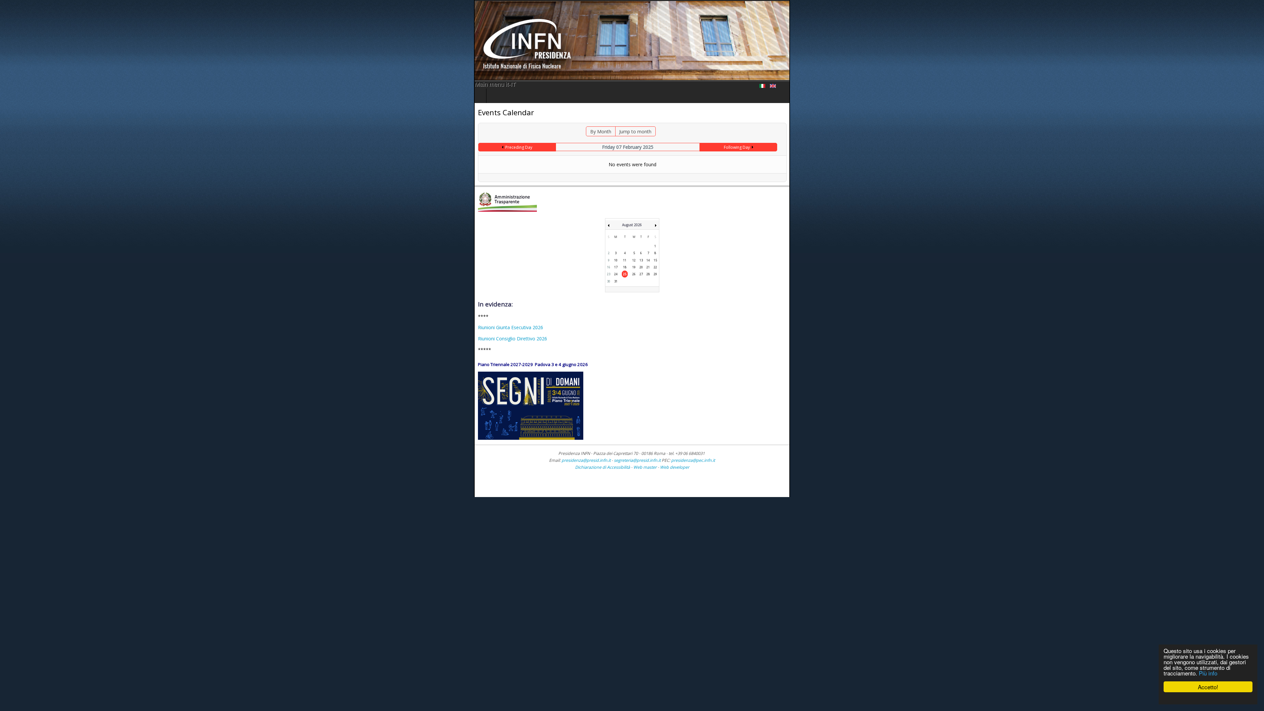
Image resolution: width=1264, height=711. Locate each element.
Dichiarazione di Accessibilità (603, 467)
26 (634, 274)
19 (634, 267)
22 (655, 267)
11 (624, 260)
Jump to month (602, 131)
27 (641, 274)
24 (616, 274)
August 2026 (632, 225)
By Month (567, 131)
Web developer (674, 467)
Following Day (1060, 147)
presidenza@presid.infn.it (586, 460)
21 (648, 267)
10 (616, 260)
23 (608, 274)
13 (641, 260)
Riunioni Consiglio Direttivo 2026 (38, 338)
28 (648, 274)
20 (641, 267)
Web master (645, 467)
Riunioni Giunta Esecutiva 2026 (36, 327)
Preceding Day (163, 147)
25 (624, 274)
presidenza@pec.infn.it (693, 460)
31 (616, 281)
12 (634, 260)
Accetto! (1208, 687)
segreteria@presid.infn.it (637, 460)
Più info (1208, 673)
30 (608, 281)
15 (655, 260)
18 (624, 267)
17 (616, 267)
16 (608, 267)
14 (648, 260)
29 (655, 274)
